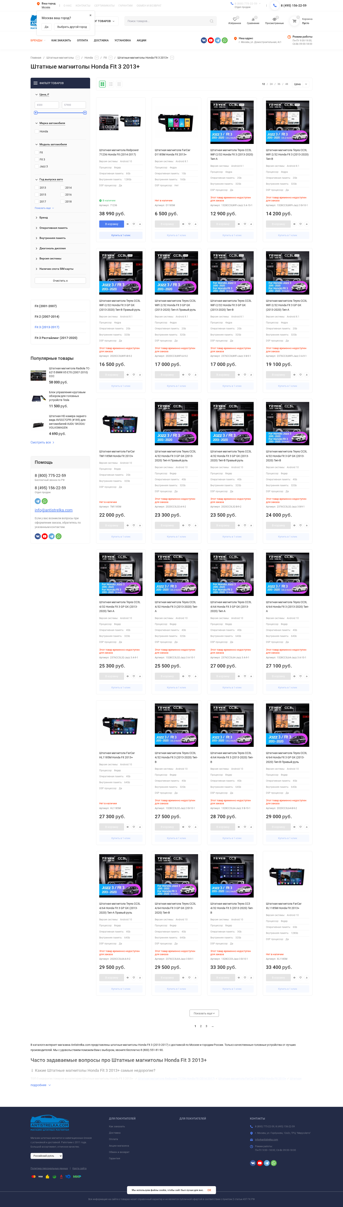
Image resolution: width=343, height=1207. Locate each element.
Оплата (113, 1139)
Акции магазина (119, 1145)
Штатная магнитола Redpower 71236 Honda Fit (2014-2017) (176, 1078)
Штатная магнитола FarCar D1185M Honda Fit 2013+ (252, 1078)
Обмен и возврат (119, 1152)
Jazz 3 (44, 166)
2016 (68, 194)
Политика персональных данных (49, 1168)
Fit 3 (42, 159)
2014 (68, 187)
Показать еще (43, 208)
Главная (36, 57)
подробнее (39, 1085)
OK (209, 1190)
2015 (43, 194)
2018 (68, 201)
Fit (105, 57)
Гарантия (114, 1158)
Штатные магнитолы (60, 57)
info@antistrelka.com (54, 510)
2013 (43, 187)
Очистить (59, 280)
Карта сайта (79, 1168)
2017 (43, 201)
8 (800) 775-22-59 (246, 3)
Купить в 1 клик (120, 235)
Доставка (114, 1132)
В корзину (111, 224)
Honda (89, 57)
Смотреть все (41, 442)
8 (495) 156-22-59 (293, 5)
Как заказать (117, 1126)
